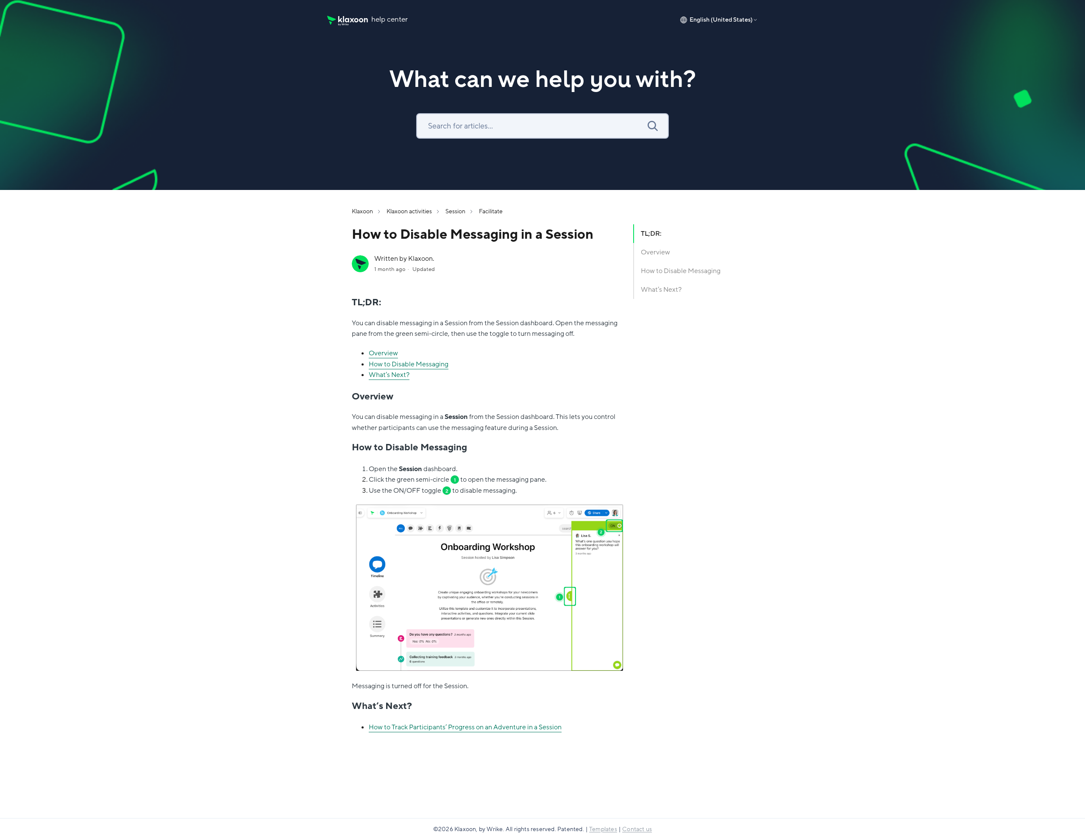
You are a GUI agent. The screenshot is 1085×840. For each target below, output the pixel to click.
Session (455, 211)
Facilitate (491, 211)
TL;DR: (651, 233)
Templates (603, 829)
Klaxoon (362, 211)
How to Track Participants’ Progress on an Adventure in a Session (465, 727)
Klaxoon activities (409, 211)
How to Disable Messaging (408, 364)
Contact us (637, 829)
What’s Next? (389, 375)
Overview (383, 353)
